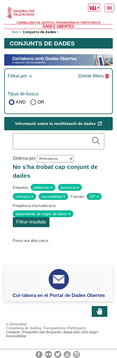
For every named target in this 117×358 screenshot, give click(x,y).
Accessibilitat (16, 336)
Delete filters (91, 76)
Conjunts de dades (39, 32)
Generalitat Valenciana (58, 12)
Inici (15, 32)
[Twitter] (58, 354)
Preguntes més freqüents (41, 332)
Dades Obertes (58, 26)
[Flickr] (49, 354)
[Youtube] (68, 354)
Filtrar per (18, 76)
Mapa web (72, 332)
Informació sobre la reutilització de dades (56, 123)
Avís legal (89, 332)
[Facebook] (39, 354)
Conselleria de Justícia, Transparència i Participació (59, 22)
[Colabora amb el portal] (58, 60)
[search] (96, 140)
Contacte (13, 332)
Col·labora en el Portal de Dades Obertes (58, 295)
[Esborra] (51, 187)
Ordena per (24, 158)
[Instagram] (76, 354)
